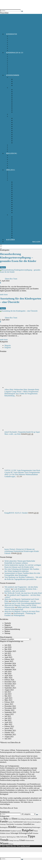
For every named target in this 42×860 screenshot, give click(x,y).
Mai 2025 (7, 655)
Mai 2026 (7, 649)
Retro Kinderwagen (16, 63)
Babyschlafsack (14, 77)
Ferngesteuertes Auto (20, 192)
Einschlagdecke (19, 128)
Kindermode (13, 159)
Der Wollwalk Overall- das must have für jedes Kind (23, 593)
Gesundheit (27, 824)
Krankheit (13, 831)
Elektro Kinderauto (20, 190)
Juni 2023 (7, 694)
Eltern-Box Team (11, 279)
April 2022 (8, 722)
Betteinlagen (17, 118)
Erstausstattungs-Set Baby (18, 155)
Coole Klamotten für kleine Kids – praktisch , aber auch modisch (21, 590)
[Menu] (1, 246)
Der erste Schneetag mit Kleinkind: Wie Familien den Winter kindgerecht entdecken (21, 570)
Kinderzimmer (12, 75)
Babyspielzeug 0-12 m (17, 172)
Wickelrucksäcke (29, 840)
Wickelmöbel (18, 112)
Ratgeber (10, 240)
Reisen (36, 831)
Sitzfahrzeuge (18, 212)
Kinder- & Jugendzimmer (18, 147)
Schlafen (2, 833)
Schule (8, 833)
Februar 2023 (9, 702)
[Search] (1, 248)
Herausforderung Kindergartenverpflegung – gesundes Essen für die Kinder (18, 257)
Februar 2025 (9, 659)
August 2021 (9, 737)
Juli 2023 (7, 692)
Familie (4, 821)
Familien (10, 822)
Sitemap (7, 633)
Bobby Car (17, 182)
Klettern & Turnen (19, 223)
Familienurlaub (18, 822)
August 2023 (9, 690)
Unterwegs (16, 840)
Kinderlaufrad (18, 202)
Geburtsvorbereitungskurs (34, 822)
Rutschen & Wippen (20, 225)
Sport (14, 837)
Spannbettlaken (18, 143)
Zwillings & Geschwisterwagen (20, 71)
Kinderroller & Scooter (21, 204)
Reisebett (16, 110)
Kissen (15, 133)
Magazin (36, 242)
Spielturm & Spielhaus (21, 235)
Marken (7, 631)
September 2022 (10, 712)
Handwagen (17, 188)
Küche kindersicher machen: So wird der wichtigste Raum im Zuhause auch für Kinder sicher (22, 566)
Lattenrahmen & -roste (21, 137)
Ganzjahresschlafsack (21, 79)
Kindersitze (11, 34)
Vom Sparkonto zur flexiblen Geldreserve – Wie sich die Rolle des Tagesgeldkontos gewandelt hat (23, 578)
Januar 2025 (8, 661)
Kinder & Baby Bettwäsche (23, 124)
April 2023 (8, 698)
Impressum (8, 627)
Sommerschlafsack (20, 83)
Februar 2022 (9, 726)
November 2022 (10, 708)
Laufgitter (16, 108)
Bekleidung (11, 153)
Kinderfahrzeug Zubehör (22, 196)
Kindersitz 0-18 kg (15, 38)
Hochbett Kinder (19, 98)
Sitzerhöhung (13, 48)
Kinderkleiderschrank (21, 102)
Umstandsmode (14, 165)
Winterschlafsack (19, 85)
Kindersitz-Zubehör (16, 44)
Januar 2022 (8, 728)
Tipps (31, 836)
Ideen (32, 824)
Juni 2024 (7, 672)
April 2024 (8, 676)
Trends (4, 840)
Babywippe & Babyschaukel (23, 90)
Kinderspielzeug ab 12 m (18, 174)
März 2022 (8, 724)
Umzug (11, 840)
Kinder (12, 826)
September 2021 (10, 735)
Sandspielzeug (18, 231)
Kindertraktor (18, 206)
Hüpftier (16, 221)
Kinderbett (17, 100)
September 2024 (10, 669)
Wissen (4, 843)
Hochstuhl (17, 96)
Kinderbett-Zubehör (16, 116)
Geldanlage (3, 824)
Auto (1, 819)
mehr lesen (4, 294)
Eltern (14, 818)
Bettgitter (16, 120)
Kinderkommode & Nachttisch (24, 104)
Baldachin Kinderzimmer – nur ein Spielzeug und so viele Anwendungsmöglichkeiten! (22, 602)
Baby (6, 818)
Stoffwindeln (23, 837)
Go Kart (16, 186)
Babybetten (17, 94)
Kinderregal (17, 106)
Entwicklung (21, 819)
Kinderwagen (14, 59)
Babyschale (13, 36)
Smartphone (3, 837)
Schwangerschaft (25, 833)
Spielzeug (10, 170)
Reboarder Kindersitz (16, 46)
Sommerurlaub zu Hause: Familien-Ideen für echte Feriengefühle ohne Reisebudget (22, 574)
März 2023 (8, 700)
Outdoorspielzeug (15, 215)
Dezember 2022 (10, 706)
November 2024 (10, 665)
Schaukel (16, 233)
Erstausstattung (36, 819)
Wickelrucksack (14, 69)
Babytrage (12, 55)
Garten (25, 822)
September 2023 (10, 688)
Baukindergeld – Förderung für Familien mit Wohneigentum (20, 614)
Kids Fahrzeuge (14, 180)
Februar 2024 (9, 680)
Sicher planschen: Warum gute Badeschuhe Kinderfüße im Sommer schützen (19, 562)
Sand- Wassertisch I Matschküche (25, 227)
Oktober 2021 (9, 732)
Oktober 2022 (9, 710)
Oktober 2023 (9, 686)
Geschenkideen (18, 824)
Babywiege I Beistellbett (22, 92)
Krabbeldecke (18, 135)
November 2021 (10, 730)
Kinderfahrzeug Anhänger (22, 198)
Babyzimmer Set (15, 145)
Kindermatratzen (19, 130)
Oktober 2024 (9, 667)
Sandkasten (17, 229)
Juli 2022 (7, 716)
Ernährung (28, 819)
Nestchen (16, 139)
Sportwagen (13, 61)
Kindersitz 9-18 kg (15, 42)
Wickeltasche (13, 67)
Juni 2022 (7, 718)
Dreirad (16, 184)
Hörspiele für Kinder (16, 178)
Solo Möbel (13, 88)
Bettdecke (16, 141)
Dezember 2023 (10, 682)
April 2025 (8, 657)
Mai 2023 (7, 696)
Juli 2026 (7, 645)
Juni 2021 (7, 739)
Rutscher (16, 210)
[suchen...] (22, 11)
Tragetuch (12, 65)
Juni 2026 (7, 647)
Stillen (18, 837)
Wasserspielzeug (19, 237)
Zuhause (11, 844)
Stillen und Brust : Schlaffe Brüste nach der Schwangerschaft (22, 608)
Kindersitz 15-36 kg (16, 40)
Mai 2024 (7, 674)
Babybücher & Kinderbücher (19, 176)
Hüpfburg (16, 219)
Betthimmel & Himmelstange (23, 122)
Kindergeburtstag (27, 827)
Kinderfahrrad (18, 194)
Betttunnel (17, 126)
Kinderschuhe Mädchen (17, 161)
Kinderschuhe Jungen (16, 163)
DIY (10, 819)
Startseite (7, 623)
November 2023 (10, 684)
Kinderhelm (17, 200)
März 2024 (8, 678)
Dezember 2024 (10, 663)
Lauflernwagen (18, 208)
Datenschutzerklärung (12, 629)
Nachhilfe (18, 831)
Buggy (11, 57)
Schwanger (14, 833)
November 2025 (10, 651)
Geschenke (10, 824)
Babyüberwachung (15, 114)
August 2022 (9, 714)
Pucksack (16, 81)
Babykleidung (14, 157)
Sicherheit (12, 149)
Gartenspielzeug (19, 217)
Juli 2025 (7, 653)
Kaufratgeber (4, 827)
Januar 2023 (8, 704)
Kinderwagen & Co (14, 53)
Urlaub (22, 840)
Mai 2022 (7, 720)
